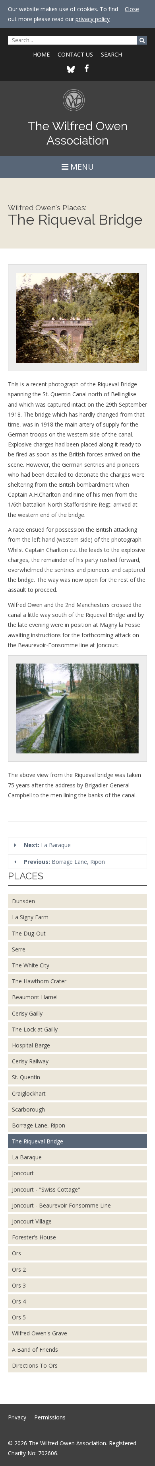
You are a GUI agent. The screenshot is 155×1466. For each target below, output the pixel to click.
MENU (81, 166)
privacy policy (93, 19)
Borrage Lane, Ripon (64, 861)
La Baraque (47, 845)
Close (132, 9)
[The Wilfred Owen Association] (78, 104)
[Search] (142, 40)
